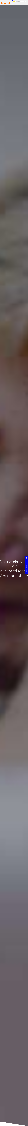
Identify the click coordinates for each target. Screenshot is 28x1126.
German (17, 1)
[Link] (7, 2)
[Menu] (26, 3)
